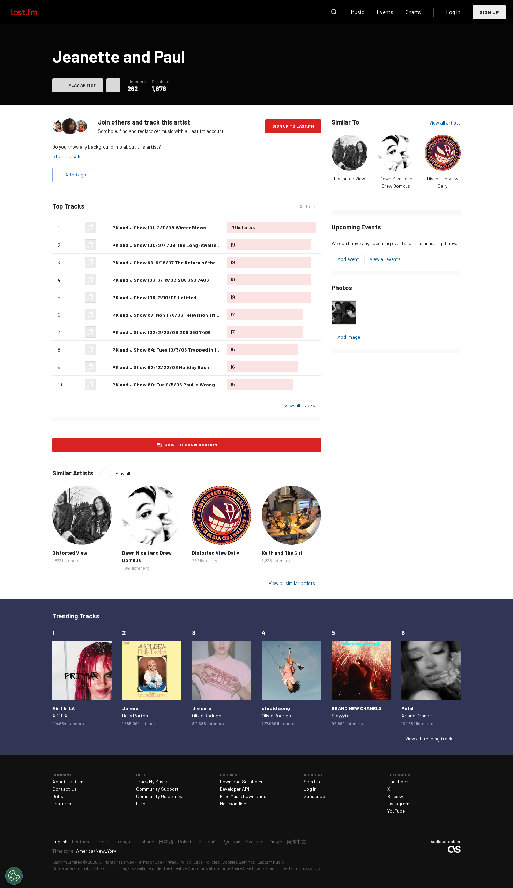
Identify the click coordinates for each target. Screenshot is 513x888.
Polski (184, 841)
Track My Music (151, 781)
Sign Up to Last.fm (293, 125)
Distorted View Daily (215, 553)
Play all (122, 473)
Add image (348, 337)
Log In (453, 11)
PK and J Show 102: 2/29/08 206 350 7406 (161, 332)
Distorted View (349, 178)
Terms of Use (149, 861)
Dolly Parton (135, 715)
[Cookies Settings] (14, 876)
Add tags (75, 175)
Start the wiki (66, 156)
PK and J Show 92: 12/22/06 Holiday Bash (160, 367)
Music (357, 11)
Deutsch (80, 841)
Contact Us (64, 789)
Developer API (234, 789)
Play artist (82, 85)
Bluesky (395, 796)
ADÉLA (59, 715)
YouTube (396, 811)
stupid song (276, 708)
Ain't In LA (63, 708)
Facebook (398, 781)
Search (334, 12)
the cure (201, 708)
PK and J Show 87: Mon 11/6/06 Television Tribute (169, 315)
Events (385, 11)
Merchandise (233, 803)
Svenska (254, 841)
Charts (413, 11)
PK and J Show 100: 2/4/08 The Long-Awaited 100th (172, 245)
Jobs (57, 796)
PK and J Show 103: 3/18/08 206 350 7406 (160, 280)
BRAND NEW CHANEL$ (357, 708)
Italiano (146, 841)
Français (124, 841)
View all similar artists (292, 583)
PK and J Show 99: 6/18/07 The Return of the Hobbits (174, 262)
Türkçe (275, 841)
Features (61, 803)
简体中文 (296, 841)
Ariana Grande (416, 715)
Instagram (398, 803)
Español (102, 841)
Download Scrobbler (241, 781)
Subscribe (314, 796)
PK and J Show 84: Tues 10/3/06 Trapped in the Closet (175, 350)
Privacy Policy (178, 861)
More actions (113, 85)
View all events (385, 259)
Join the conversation (191, 444)
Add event (348, 259)
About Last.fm (67, 781)
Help (141, 803)
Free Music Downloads (243, 796)
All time (307, 206)
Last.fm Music (271, 861)
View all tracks (299, 405)
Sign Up (489, 12)
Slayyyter (341, 715)
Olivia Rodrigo (206, 715)
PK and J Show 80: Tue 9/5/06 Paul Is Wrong (163, 384)
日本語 (166, 841)
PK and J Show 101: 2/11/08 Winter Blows (159, 228)
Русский (231, 841)
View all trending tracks (430, 739)
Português (206, 841)
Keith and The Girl (282, 553)
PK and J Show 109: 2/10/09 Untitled (154, 297)
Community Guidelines (159, 796)
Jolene (130, 708)
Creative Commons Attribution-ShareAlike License (219, 868)
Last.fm (32, 12)
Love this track (104, 227)
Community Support (157, 789)
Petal (407, 708)
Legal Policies (206, 861)
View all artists (445, 123)
